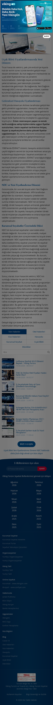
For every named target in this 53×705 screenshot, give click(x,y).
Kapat (46, 36)
